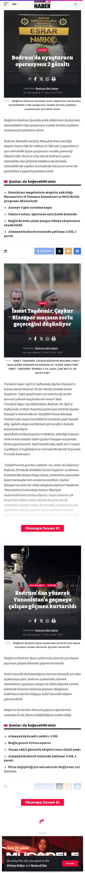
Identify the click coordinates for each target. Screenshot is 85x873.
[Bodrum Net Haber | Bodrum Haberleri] (42, 4)
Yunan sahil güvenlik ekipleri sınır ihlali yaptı (44, 749)
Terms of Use (39, 865)
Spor (42, 303)
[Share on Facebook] (35, 79)
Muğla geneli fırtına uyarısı (29, 743)
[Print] (53, 79)
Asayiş (42, 50)
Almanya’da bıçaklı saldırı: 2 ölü (33, 736)
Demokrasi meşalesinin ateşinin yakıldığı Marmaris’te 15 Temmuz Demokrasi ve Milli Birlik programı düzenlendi (41, 197)
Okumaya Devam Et (42, 528)
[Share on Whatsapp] (47, 79)
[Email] (68, 251)
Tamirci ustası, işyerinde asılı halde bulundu (42, 214)
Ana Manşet (36, 585)
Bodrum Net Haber (47, 88)
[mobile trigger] (7, 4)
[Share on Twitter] (41, 79)
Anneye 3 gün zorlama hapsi (30, 207)
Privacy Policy (16, 865)
